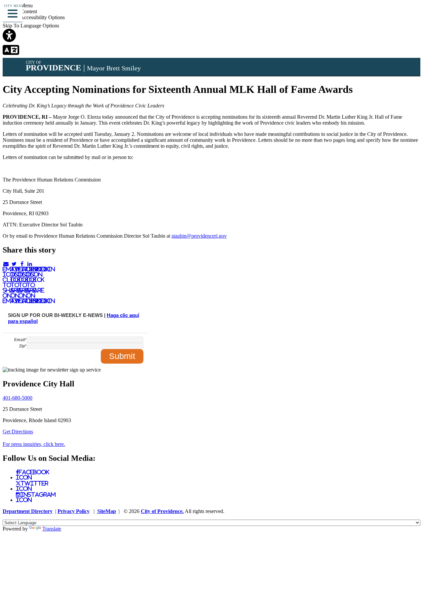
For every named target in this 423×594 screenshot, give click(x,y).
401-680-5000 (17, 398)
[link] (211, 36)
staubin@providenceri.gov (199, 236)
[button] (12, 12)
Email (20, 339)
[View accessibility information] (409, 14)
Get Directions (18, 431)
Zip (22, 346)
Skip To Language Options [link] (31, 25)
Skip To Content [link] (20, 11)
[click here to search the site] (394, 14)
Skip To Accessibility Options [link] (34, 17)
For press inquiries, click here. (34, 444)
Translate (51, 529)
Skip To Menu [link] (18, 5)
